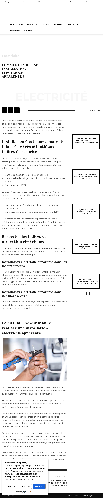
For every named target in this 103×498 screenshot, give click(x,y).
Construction (16, 24)
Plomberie (28, 31)
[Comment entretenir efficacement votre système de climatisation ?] (86, 128)
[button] (97, 24)
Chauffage (57, 24)
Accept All (39, 486)
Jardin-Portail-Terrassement (57, 2)
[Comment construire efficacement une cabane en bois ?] (86, 163)
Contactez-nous (73, 495)
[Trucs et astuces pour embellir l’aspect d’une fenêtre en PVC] (86, 233)
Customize (11, 486)
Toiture (45, 24)
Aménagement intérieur (11, 2)
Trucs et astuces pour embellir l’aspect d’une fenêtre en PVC (85, 246)
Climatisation (72, 24)
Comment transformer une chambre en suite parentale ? (52, 483)
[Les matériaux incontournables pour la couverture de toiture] (86, 268)
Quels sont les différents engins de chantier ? (86, 211)
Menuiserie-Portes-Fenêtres (79, 2)
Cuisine (25, 2)
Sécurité (41, 2)
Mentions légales (87, 495)
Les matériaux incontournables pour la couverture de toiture (86, 281)
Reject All (26, 486)
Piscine (33, 2)
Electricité (15, 31)
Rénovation (32, 24)
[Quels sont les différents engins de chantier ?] (86, 198)
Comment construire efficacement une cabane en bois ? (86, 176)
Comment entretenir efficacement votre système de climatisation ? (86, 141)
